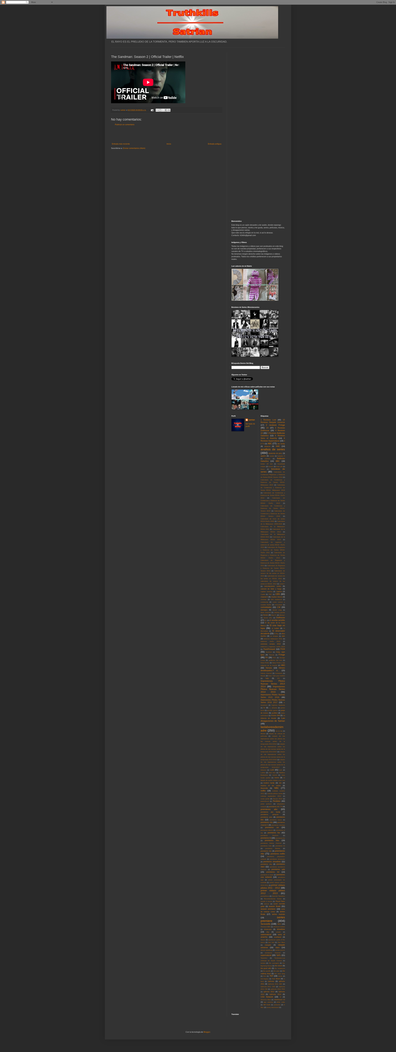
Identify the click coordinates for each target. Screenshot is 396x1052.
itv (264, 708)
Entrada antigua (214, 144)
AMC (278, 446)
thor (264, 976)
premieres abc (269, 809)
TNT (271, 976)
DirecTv (273, 615)
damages (264, 610)
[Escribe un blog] (160, 110)
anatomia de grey (275, 453)
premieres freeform (269, 835)
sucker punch (280, 950)
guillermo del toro (275, 660)
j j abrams (273, 708)
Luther (263, 772)
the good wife (266, 968)
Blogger (207, 1032)
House (263, 676)
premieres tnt (272, 872)
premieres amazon (270, 814)
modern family (269, 783)
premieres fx (266, 838)
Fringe (282, 654)
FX (266, 657)
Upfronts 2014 (275, 994)
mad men (272, 772)
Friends (271, 655)
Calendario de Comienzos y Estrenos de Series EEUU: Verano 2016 (273, 513)
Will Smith (266, 1005)
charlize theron (276, 597)
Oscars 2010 (277, 799)
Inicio (169, 144)
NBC (276, 788)
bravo (263, 469)
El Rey (276, 633)
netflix (263, 791)
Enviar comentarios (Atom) (134, 148)
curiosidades (266, 607)
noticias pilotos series (275, 793)
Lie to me (278, 731)
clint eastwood (276, 599)
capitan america (266, 591)
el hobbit (275, 628)
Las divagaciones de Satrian (273, 719)
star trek (271, 942)
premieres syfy (278, 869)
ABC (270, 443)
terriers (263, 963)
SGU (279, 924)
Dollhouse (280, 618)
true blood (276, 979)
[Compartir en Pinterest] (168, 110)
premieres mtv (266, 851)
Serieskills (265, 924)
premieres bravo (276, 820)
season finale (274, 906)
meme (276, 778)
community (264, 602)
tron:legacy (265, 979)
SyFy (278, 955)
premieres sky (266, 864)
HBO (283, 665)
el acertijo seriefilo (277, 620)
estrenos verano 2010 (271, 644)
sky (267, 932)
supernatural (266, 955)
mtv (280, 783)
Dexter (265, 615)
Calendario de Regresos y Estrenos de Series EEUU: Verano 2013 (273, 568)
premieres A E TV (275, 806)
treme (280, 976)
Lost (272, 770)
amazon (267, 446)
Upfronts (271, 981)
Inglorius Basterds (278, 705)
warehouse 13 (279, 999)
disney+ (282, 615)
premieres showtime (272, 862)
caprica (279, 591)
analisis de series (273, 449)
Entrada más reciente (121, 144)
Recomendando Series (273, 899)
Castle (263, 594)
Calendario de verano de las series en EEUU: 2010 (273, 573)
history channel (266, 673)
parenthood (265, 801)
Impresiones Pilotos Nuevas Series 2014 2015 (273, 689)
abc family (281, 444)
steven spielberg (266, 950)
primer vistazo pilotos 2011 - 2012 (273, 886)
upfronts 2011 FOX (278, 989)
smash (278, 932)
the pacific (266, 971)
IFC (278, 678)
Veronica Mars (266, 999)
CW (278, 607)
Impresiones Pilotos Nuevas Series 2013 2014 (273, 684)
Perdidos (276, 801)
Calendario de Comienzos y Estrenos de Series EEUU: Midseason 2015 (273, 482)
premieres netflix (278, 854)
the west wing (279, 973)
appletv (263, 456)
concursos (278, 605)
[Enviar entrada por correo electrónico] (152, 110)
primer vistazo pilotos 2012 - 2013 (273, 891)
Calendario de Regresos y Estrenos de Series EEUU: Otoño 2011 (273, 549)
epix (283, 636)
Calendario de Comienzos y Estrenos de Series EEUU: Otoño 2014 (273, 495)
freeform (269, 652)
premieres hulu (266, 846)
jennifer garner (272, 710)
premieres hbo (272, 840)
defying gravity (279, 612)
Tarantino (264, 958)
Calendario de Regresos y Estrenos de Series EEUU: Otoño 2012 (273, 555)
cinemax (264, 599)
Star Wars (281, 942)
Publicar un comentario (124, 124)
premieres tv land (267, 875)
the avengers (274, 963)
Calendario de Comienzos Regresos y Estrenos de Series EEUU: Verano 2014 (273, 474)
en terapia (274, 636)
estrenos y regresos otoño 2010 (273, 646)
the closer (278, 966)
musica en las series (271, 785)
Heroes (269, 668)
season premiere (268, 909)
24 (267, 428)
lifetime (263, 733)
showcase (268, 929)
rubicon (266, 904)
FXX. (274, 657)
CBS (277, 594)
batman (267, 458)
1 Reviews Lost (268, 420)
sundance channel (272, 953)
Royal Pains (280, 901)
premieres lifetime (272, 848)
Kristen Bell (275, 715)
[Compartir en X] (163, 110)
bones (271, 466)
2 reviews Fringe (275, 425)
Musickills (264, 788)
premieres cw (272, 827)
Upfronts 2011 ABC (275, 984)
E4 (266, 620)
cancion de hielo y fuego (271, 589)
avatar (272, 456)
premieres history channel (271, 843)
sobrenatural (266, 934)
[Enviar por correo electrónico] (157, 110)
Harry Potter (265, 663)
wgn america (268, 1002)
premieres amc (266, 817)
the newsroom (280, 968)
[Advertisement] (166, 134)
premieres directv (267, 830)
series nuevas (278, 914)
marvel (274, 775)
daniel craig (277, 610)
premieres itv (280, 846)
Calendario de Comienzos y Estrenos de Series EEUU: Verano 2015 (273, 508)
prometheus (265, 896)
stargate (268, 945)
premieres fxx (280, 838)
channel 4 (264, 597)
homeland (278, 673)
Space (263, 940)
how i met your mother (276, 676)
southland (277, 937)
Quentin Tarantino (278, 896)
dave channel (266, 612)
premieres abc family (270, 812)
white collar (281, 1002)
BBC (278, 461)
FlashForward (269, 649)
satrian (252, 420)
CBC (270, 594)
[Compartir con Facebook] (166, 110)
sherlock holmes (279, 927)
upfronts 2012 (268, 992)
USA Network (267, 997)
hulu (267, 678)
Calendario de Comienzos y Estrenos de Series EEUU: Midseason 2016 (273, 487)
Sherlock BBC (266, 927)
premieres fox (274, 833)
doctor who (268, 618)
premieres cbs (267, 822)
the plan (276, 971)
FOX (282, 649)
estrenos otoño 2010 (270, 641)
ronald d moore (266, 901)
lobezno (263, 770)
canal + (282, 584)
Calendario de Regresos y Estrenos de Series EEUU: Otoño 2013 (273, 562)
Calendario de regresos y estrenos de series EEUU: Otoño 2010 (273, 544)
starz (277, 947)
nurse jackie (265, 799)
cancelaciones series (272, 586)
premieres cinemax (278, 825)
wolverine (277, 1005)
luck (280, 770)
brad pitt (279, 466)
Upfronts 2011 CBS (268, 986)
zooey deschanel (273, 1007)
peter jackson (266, 804)
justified (274, 713)
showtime (281, 929)
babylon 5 (281, 456)
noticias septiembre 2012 (271, 796)
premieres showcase (277, 859)
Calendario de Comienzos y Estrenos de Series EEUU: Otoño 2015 (273, 500)
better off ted (266, 464)
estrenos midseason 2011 (272, 639)
